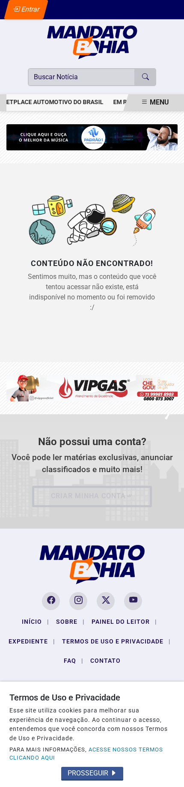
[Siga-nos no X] (106, 601)
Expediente (32, 641)
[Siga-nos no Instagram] (78, 601)
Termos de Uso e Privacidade (116, 641)
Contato (105, 660)
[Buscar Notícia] (145, 77)
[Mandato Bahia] (92, 42)
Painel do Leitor (124, 621)
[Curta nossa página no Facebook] (51, 601)
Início (35, 621)
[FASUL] (92, 387)
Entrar (30, 9)
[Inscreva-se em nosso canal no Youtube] (133, 601)
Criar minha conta (88, 496)
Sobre (70, 621)
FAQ (73, 660)
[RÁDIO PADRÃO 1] (92, 137)
